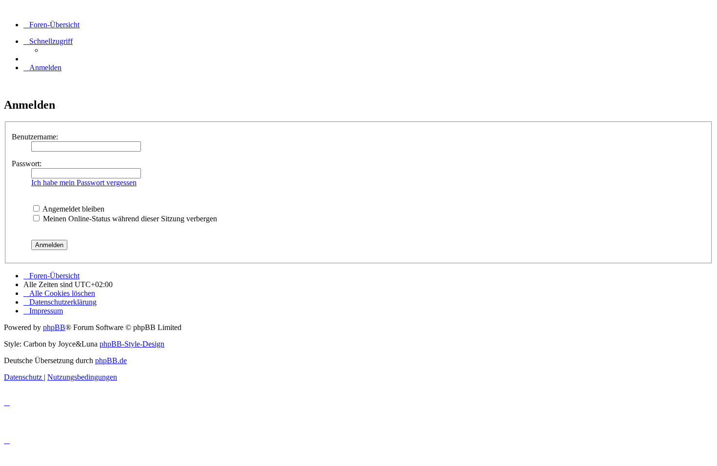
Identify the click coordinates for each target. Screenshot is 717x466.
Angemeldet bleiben (72, 209)
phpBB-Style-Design (132, 344)
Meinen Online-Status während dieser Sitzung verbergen (129, 218)
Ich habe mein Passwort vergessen (84, 182)
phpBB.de (111, 360)
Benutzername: (35, 137)
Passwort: (26, 163)
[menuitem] (42, 67)
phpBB (54, 327)
